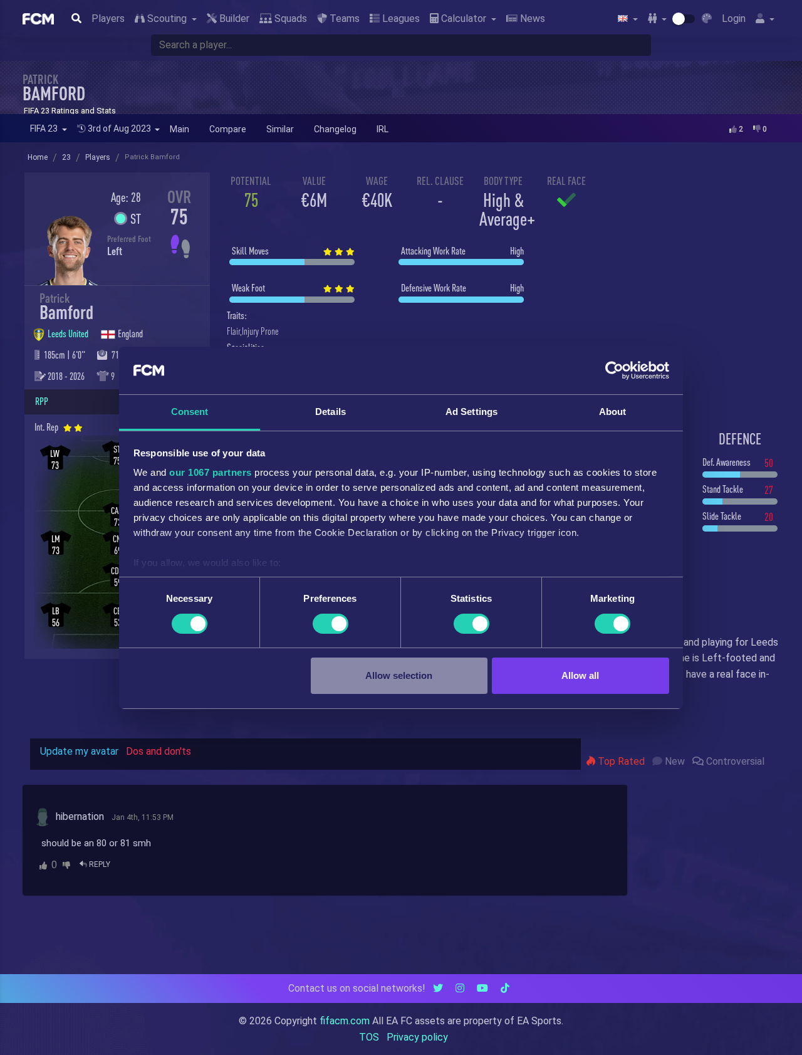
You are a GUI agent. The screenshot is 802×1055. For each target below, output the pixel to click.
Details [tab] (330, 411)
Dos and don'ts (158, 751)
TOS (369, 1037)
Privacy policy (417, 1037)
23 (66, 157)
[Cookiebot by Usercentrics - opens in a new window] (614, 370)
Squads (289, 18)
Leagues (400, 18)
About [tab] (613, 411)
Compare (227, 129)
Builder (233, 18)
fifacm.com (345, 1021)
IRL (382, 129)
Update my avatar (79, 751)
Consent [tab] (190, 411)
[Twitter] (438, 988)
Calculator (464, 18)
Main (179, 129)
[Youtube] (482, 988)
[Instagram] (460, 988)
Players (108, 18)
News (531, 18)
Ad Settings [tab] (471, 411)
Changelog (335, 129)
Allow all (580, 675)
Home (38, 157)
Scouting (167, 18)
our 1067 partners (210, 472)
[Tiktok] (505, 988)
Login (734, 18)
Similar (280, 129)
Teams (343, 18)
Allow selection (398, 675)
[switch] (330, 624)
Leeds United (69, 333)
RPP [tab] (41, 401)
